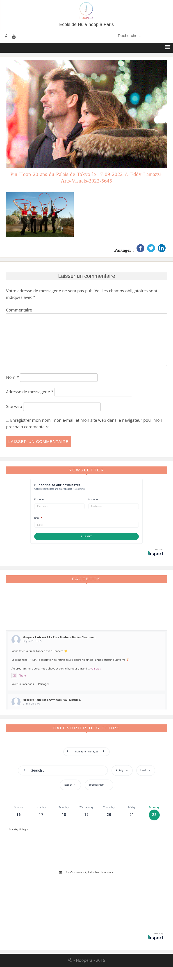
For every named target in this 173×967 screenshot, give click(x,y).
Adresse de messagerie (29, 391)
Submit (86, 536)
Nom (12, 377)
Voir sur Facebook (22, 684)
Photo (22, 675)
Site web (14, 406)
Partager (43, 684)
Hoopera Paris (32, 637)
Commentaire (19, 310)
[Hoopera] (86, 18)
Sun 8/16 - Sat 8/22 (86, 751)
